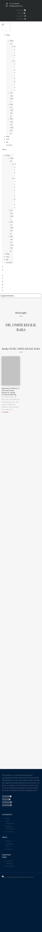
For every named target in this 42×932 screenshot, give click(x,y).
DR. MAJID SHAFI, (8, 397)
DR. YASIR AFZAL (7, 410)
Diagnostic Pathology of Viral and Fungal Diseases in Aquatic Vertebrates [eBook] (10, 391)
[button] (7, 149)
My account (9, 143)
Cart (7, 257)
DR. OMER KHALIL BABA (21, 327)
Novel (15, 52)
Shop (8, 35)
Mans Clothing (11, 110)
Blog (7, 254)
